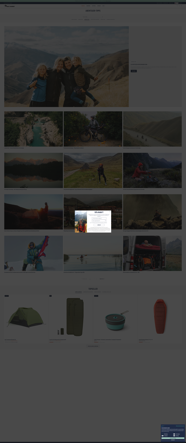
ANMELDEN (99, 224)
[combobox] (99, 221)
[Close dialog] (110, 212)
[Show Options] (105, 221)
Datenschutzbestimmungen (180, 425)
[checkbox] (174, 434)
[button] (163, 425)
